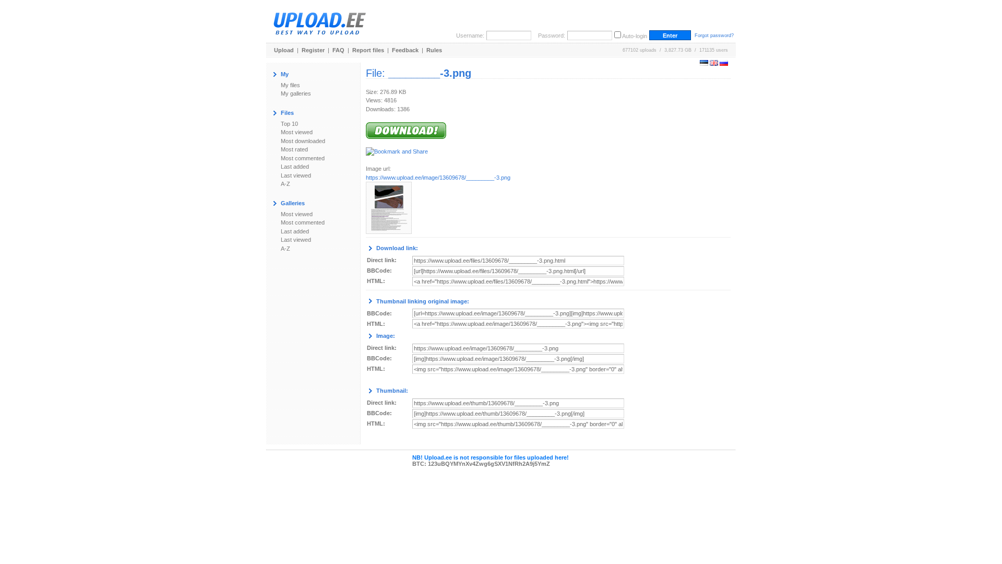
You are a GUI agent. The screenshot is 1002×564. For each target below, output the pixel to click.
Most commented (303, 158)
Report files (368, 50)
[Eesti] (704, 64)
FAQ (338, 50)
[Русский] (724, 64)
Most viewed (297, 132)
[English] (714, 64)
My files (290, 85)
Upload (284, 50)
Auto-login (634, 36)
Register (313, 50)
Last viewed (296, 175)
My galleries (296, 93)
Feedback (405, 50)
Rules (434, 50)
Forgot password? (714, 35)
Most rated (294, 149)
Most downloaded (303, 141)
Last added (295, 166)
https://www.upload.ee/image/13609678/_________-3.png (438, 177)
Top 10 (289, 124)
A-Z (285, 184)
